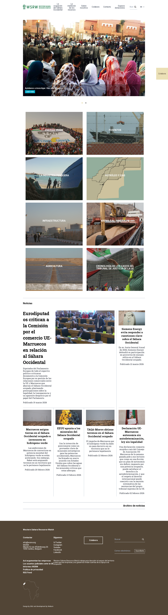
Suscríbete (140, 551)
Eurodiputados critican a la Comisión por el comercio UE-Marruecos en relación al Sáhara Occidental (37, 337)
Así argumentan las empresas (37, 561)
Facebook (57, 550)
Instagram (57, 545)
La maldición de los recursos (72, 7)
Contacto (107, 7)
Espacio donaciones (120, 7)
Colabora (162, 73)
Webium (50, 606)
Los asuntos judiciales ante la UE (38, 563)
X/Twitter (57, 542)
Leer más (30, 91)
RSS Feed (27, 572)
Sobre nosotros (84, 7)
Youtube (56, 547)
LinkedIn (57, 552)
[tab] (82, 103)
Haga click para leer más (54, 133)
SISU (31, 606)
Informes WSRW (30, 566)
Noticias (27, 303)
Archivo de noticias (134, 505)
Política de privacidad (33, 569)
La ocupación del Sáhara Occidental (57, 7)
